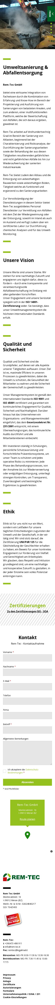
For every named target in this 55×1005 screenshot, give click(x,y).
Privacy (7, 977)
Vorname (7, 652)
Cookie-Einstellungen (15, 997)
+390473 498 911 (13, 943)
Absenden (28, 782)
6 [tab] (51, 32)
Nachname (8, 666)
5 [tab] (51, 29)
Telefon (7, 695)
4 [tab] (51, 26)
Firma (6, 709)
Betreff (6, 724)
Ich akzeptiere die (23, 771)
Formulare (8, 990)
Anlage (7, 981)
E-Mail (6, 681)
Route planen (27, 819)
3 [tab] (51, 23)
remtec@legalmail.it (18, 950)
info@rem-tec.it (12, 946)
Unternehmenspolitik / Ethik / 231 (21, 994)
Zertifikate (9, 984)
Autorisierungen (12, 987)
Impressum (9, 974)
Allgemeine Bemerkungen (15, 738)
